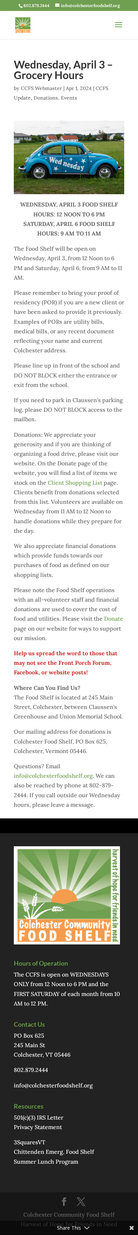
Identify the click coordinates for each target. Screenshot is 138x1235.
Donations (46, 98)
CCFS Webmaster (41, 88)
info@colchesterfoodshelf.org (53, 775)
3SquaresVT (29, 1142)
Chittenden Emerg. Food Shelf (54, 1151)
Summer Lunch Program (46, 1161)
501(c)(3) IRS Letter (38, 1117)
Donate (113, 618)
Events (69, 98)
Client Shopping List (75, 482)
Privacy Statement (38, 1126)
